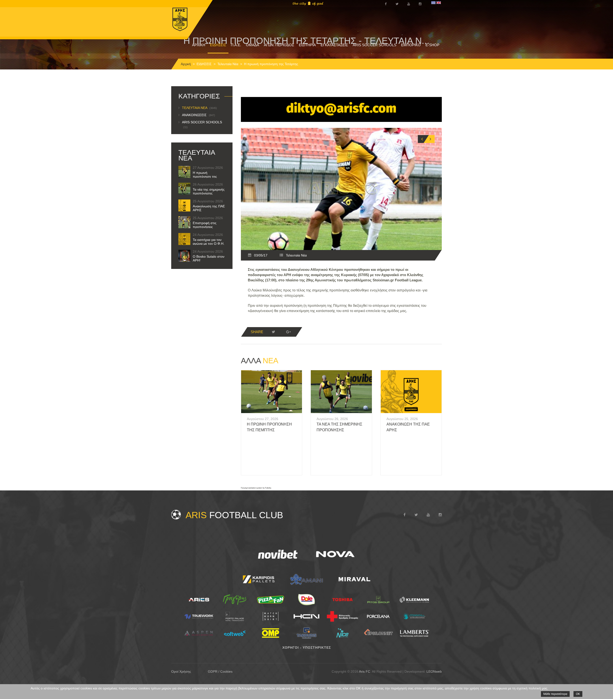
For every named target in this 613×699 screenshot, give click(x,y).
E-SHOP (432, 45)
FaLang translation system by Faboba (256, 488)
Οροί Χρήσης (181, 671)
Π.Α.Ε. (236, 45)
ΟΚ (578, 694)
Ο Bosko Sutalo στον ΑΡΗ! (208, 258)
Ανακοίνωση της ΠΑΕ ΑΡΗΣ (209, 208)
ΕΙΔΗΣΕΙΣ (218, 45)
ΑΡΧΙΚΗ (198, 45)
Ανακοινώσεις (198, 115)
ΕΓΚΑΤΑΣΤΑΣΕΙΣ (334, 45)
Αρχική (186, 64)
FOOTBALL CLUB (234, 515)
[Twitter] (273, 332)
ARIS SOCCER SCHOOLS (374, 45)
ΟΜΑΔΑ (252, 45)
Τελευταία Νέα (227, 64)
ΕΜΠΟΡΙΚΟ (411, 45)
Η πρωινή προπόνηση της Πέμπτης (205, 176)
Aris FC (364, 671)
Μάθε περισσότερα (555, 694)
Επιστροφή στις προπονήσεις (204, 225)
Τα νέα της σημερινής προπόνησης (209, 191)
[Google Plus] (288, 332)
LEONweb (434, 671)
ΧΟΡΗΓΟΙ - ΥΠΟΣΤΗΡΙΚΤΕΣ (306, 647)
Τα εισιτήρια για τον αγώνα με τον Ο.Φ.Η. (208, 241)
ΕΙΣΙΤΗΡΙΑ (307, 45)
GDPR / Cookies (220, 671)
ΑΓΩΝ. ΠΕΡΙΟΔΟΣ (279, 45)
